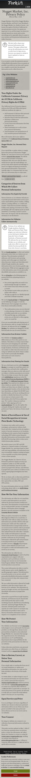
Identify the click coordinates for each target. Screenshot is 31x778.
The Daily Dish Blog (15, 753)
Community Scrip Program (10, 555)
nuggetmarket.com (10, 78)
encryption (25, 626)
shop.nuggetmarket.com (12, 79)
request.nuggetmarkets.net (10, 682)
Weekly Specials (8, 751)
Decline (15, 775)
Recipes (24, 753)
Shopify (16, 543)
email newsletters (7, 405)
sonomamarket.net (10, 86)
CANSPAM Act (9, 377)
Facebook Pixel (12, 300)
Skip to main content (7, 1)
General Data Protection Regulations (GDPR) (15, 379)
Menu (28, 7)
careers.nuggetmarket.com (12, 81)
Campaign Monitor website (10, 512)
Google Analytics (11, 252)
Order (25, 751)
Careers (7, 753)
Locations (20, 751)
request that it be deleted (20, 651)
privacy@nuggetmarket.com (19, 684)
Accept (15, 771)
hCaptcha (9, 275)
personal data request (13, 156)
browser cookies (17, 338)
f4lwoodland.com (10, 87)
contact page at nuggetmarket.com (12, 736)
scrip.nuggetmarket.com (12, 83)
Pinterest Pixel (24, 300)
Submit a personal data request (11, 176)
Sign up (15, 751)
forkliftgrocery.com (10, 84)
